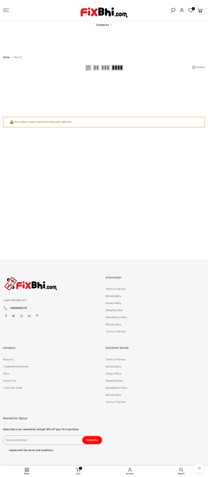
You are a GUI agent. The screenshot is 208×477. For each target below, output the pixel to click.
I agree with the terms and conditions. (31, 450)
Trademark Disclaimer (16, 366)
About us (8, 359)
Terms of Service (116, 289)
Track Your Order (13, 388)
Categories (102, 25)
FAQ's (6, 374)
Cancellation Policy (116, 317)
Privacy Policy (113, 303)
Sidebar (200, 67)
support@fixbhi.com (15, 300)
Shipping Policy (114, 310)
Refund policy (113, 296)
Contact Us (9, 381)
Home (6, 57)
